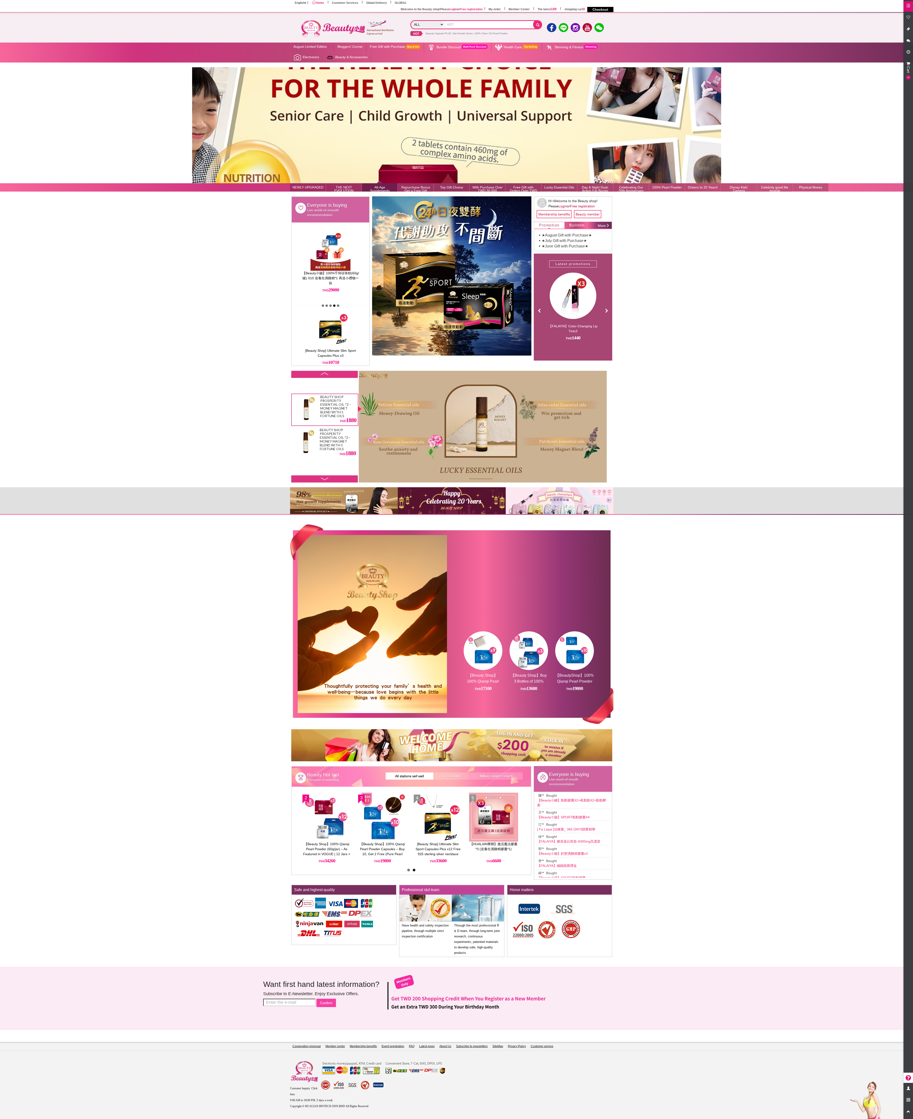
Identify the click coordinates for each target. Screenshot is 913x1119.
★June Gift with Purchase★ (565, 246)
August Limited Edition (310, 46)
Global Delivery (376, 3)
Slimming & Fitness (575, 47)
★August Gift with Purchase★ (567, 235)
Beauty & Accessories (351, 57)
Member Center (519, 9)
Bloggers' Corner (350, 46)
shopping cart (574, 9)
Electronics (311, 57)
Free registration (471, 9)
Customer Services (345, 3)
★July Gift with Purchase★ (564, 241)
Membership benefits (554, 214)
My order (495, 9)
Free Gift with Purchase (394, 46)
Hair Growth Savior (462, 33)
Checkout (600, 9)
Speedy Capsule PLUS (438, 33)
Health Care (520, 47)
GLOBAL (401, 3)
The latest (547, 9)
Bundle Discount (461, 47)
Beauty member (588, 214)
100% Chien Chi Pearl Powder (491, 33)
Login (453, 9)
